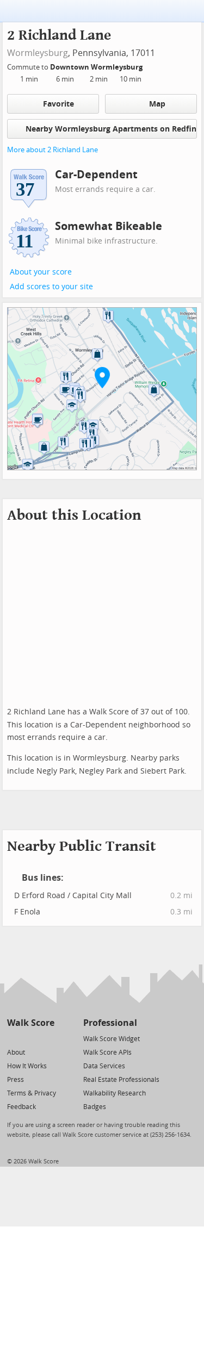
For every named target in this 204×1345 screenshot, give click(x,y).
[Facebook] (30, 1038)
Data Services (104, 1066)
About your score (41, 272)
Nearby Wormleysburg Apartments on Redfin (111, 129)
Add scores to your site (51, 286)
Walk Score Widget (111, 1039)
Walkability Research (114, 1093)
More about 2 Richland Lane (52, 150)
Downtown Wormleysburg (97, 67)
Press (15, 1080)
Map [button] (157, 104)
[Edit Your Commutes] (149, 65)
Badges (94, 1107)
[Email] (47, 1038)
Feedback (21, 1107)
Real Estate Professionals (121, 1080)
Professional (110, 1023)
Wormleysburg (37, 53)
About (16, 1052)
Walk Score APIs (107, 1052)
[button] (102, 377)
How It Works (27, 1066)
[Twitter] (13, 1038)
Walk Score (30, 1023)
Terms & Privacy (31, 1093)
